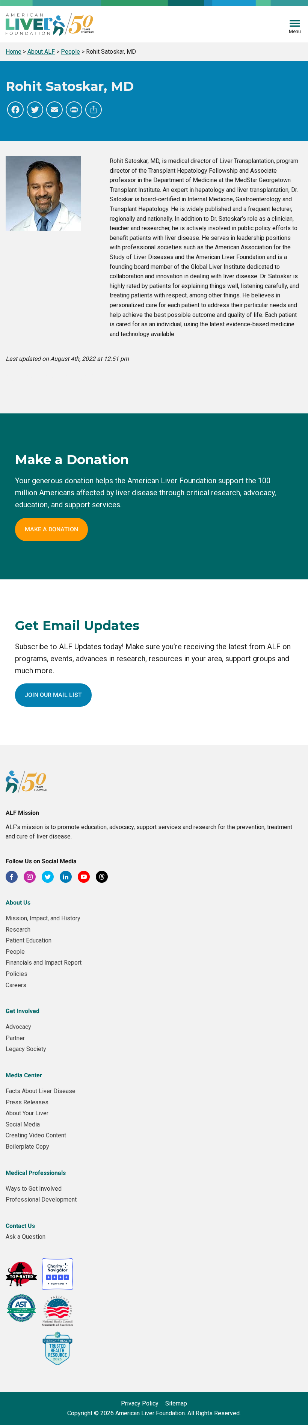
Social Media (23, 1124)
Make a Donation (51, 529)
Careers (16, 985)
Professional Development (41, 1199)
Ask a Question (25, 1236)
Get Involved (22, 1011)
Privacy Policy (140, 1403)
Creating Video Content (36, 1135)
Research (18, 929)
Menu (295, 31)
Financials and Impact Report (44, 962)
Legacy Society (26, 1049)
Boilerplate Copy (27, 1146)
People (15, 951)
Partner (15, 1038)
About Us (18, 902)
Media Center (24, 1075)
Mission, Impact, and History (43, 918)
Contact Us (20, 1225)
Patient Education (28, 940)
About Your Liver (27, 1113)
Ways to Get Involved (34, 1188)
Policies (16, 973)
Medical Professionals (36, 1172)
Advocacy (18, 1026)
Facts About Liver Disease (40, 1091)
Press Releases (27, 1102)
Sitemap (176, 1403)
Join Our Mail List (53, 694)
